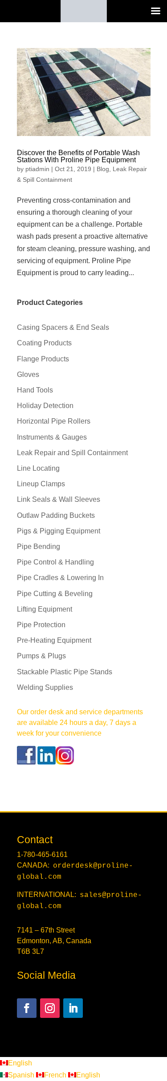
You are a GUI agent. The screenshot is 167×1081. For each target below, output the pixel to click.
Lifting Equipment (44, 609)
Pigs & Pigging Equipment (58, 531)
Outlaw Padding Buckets (56, 515)
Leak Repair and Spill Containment (72, 452)
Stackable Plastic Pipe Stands (64, 672)
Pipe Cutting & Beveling (55, 593)
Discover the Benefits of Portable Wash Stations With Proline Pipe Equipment (78, 156)
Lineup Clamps (41, 484)
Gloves (28, 374)
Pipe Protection (41, 625)
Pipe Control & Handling (55, 562)
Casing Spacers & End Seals (63, 327)
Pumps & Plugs (41, 656)
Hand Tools (35, 390)
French (56, 1075)
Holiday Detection (45, 405)
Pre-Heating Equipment (54, 640)
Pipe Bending (38, 546)
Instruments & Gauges (52, 437)
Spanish (22, 1075)
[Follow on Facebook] (27, 1008)
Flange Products (43, 359)
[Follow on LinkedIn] (73, 1008)
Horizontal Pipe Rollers (53, 421)
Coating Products (44, 343)
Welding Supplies (45, 687)
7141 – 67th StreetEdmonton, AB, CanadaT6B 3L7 (54, 940)
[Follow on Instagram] (50, 1008)
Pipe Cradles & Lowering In (60, 577)
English (20, 1063)
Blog (103, 168)
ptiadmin (37, 168)
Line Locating (38, 468)
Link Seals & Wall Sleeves (58, 499)
